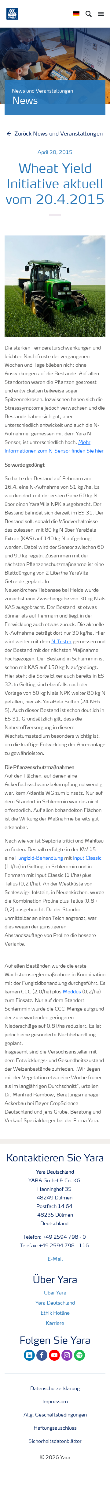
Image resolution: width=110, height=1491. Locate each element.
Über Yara (55, 1293)
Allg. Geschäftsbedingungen (55, 1415)
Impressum (55, 1402)
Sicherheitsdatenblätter (55, 1441)
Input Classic (87, 858)
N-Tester (61, 642)
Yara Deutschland (55, 1303)
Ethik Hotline (55, 1313)
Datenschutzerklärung (55, 1388)
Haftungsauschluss (55, 1428)
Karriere (55, 1323)
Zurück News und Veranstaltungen (58, 134)
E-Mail (55, 1259)
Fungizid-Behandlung (39, 858)
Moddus (72, 992)
